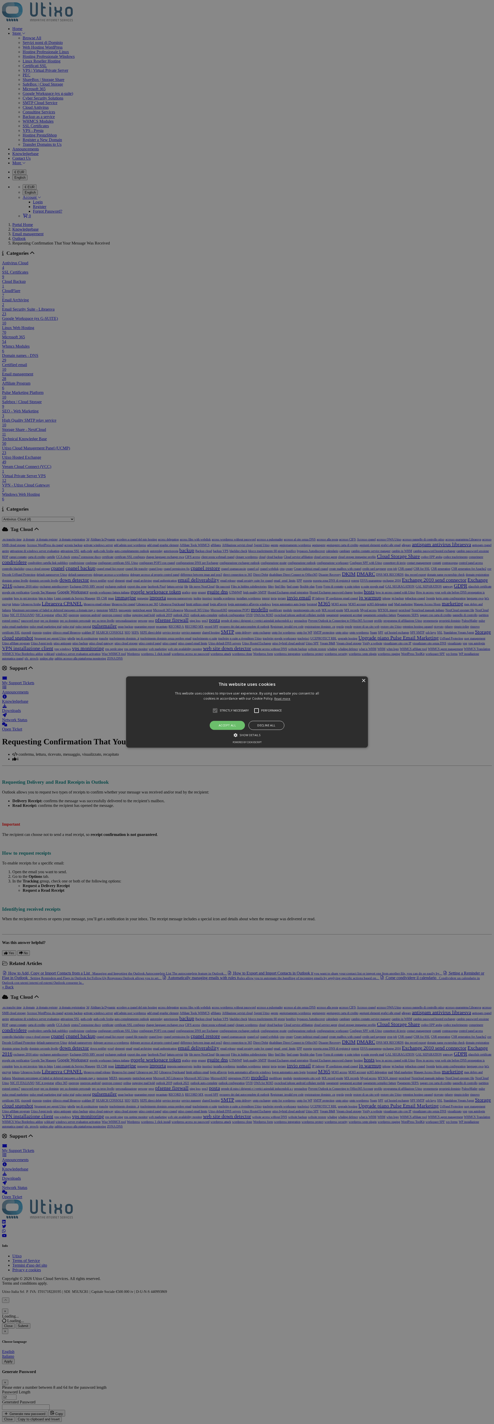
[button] (247, 711)
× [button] (363, 681)
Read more (282, 699)
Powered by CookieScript (247, 742)
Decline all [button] (266, 725)
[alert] (247, 712)
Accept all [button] (227, 725)
